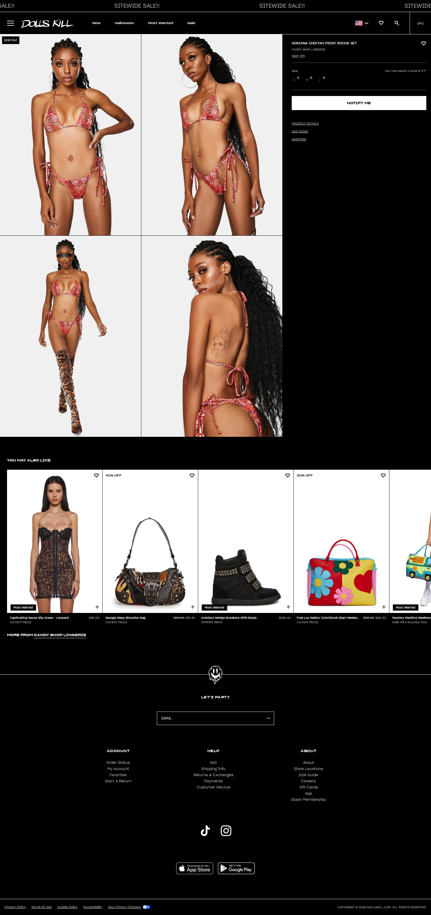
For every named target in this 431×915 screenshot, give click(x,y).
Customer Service (213, 787)
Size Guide (308, 775)
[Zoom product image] (70, 134)
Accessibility (92, 907)
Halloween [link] (124, 23)
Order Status (118, 762)
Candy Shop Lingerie (308, 49)
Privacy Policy (15, 907)
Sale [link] (191, 23)
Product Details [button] (305, 123)
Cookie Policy (67, 907)
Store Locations (308, 769)
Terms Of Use (41, 907)
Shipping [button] (299, 139)
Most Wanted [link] (160, 23)
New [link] (96, 23)
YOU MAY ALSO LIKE (29, 460)
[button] (135, 6)
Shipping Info (213, 769)
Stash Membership (308, 799)
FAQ (213, 762)
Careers (308, 781)
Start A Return (118, 781)
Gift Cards (308, 787)
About (308, 762)
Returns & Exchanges (213, 775)
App (308, 793)
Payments (213, 781)
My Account (118, 769)
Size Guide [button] (300, 131)
